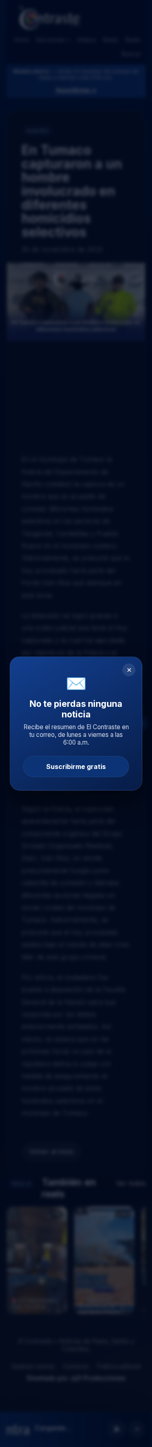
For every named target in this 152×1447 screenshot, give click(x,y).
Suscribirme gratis (76, 766)
